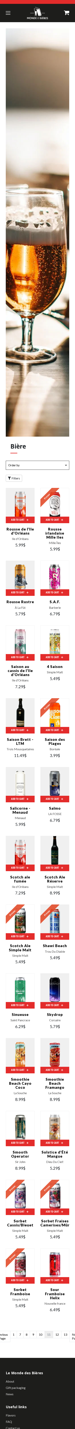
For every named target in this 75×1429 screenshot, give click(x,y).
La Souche (20, 1093)
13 (65, 1334)
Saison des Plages (55, 741)
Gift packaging (16, 1387)
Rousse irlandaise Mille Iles (54, 533)
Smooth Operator (20, 1154)
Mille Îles (55, 543)
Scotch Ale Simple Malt (20, 947)
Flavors (11, 1415)
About (10, 1381)
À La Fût (20, 607)
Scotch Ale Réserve (55, 879)
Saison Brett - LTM (20, 741)
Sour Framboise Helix (55, 1293)
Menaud (20, 818)
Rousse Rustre (20, 602)
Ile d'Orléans (20, 539)
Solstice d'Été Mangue (55, 1154)
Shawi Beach (55, 945)
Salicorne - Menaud (20, 810)
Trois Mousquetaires (20, 749)
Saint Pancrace (20, 1020)
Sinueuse (20, 1014)
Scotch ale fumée (20, 879)
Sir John (20, 1162)
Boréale (55, 749)
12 (57, 1334)
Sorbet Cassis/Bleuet (20, 1223)
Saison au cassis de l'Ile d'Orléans (20, 670)
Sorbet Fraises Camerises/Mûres (57, 1223)
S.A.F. (55, 602)
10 (40, 1334)
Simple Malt (55, 672)
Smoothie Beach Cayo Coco (20, 1083)
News (9, 1394)
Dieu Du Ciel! (54, 1162)
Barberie (55, 607)
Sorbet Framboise (20, 1291)
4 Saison (55, 666)
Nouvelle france (54, 1303)
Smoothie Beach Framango (54, 1083)
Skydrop (55, 1014)
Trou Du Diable (55, 951)
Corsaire (55, 1020)
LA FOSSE (55, 814)
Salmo (55, 808)
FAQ (9, 1421)
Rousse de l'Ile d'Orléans (20, 531)
